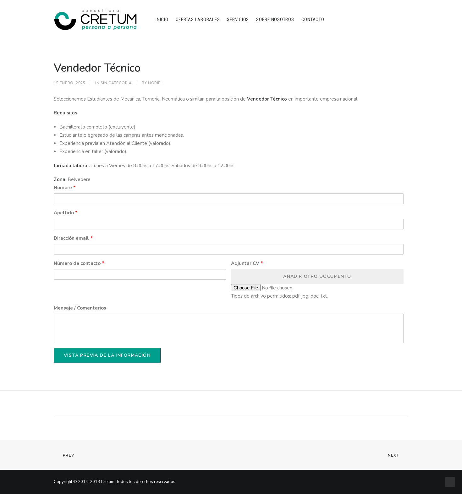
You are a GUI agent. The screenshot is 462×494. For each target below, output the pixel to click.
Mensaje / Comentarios (80, 308)
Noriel (155, 82)
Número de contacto (79, 263)
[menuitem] (162, 19)
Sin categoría (116, 82)
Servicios (238, 19)
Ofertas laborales (198, 19)
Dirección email (73, 238)
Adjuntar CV (247, 263)
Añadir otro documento (317, 276)
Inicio (162, 19)
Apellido (66, 213)
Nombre (65, 187)
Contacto (312, 19)
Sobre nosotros (275, 19)
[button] (347, 19)
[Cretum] (95, 19)
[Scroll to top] (450, 482)
